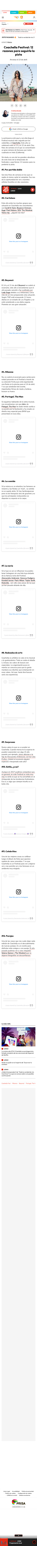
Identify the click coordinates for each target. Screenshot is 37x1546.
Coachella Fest (6, 1083)
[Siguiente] (34, 37)
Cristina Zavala (16, 111)
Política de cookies (10, 1493)
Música (9, 42)
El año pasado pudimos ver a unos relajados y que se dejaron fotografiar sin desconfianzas (18, 952)
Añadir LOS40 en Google (20, 129)
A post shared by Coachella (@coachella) (18, 262)
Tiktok (10, 1450)
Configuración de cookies (25, 1493)
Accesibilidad (16, 1491)
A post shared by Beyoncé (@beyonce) (18, 354)
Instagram (6, 1450)
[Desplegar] (18, 1536)
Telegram (25, 105)
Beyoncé (21, 1083)
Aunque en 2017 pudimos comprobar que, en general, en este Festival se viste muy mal (18, 774)
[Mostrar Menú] (3, 17)
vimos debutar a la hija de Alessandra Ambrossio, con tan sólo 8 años (18, 756)
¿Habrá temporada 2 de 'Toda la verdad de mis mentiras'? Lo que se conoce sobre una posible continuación (18, 1074)
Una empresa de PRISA (18, 1502)
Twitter (16, 105)
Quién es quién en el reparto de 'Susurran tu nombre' (17, 1063)
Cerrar (34, 30)
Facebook (12, 105)
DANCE (22, 12)
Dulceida (5, 583)
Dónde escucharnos (24, 1495)
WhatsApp (20, 105)
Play (34, 1542)
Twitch (26, 1450)
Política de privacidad (28, 1491)
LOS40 (5, 12)
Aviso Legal (6, 1491)
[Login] (34, 17)
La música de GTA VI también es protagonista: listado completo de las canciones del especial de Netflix (18, 1053)
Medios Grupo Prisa (19, 1507)
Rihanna (14, 1083)
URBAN (30, 12)
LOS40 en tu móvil (12, 1495)
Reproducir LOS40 (33, 190)
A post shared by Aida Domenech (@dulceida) (18, 635)
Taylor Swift (30, 580)
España (4, 24)
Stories (30, 1450)
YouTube (14, 1450)
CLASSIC (13, 12)
